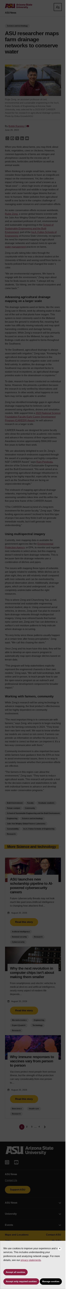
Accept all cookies (15, 1272)
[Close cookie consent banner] (60, 1249)
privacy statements (31, 1260)
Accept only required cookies (21, 1281)
